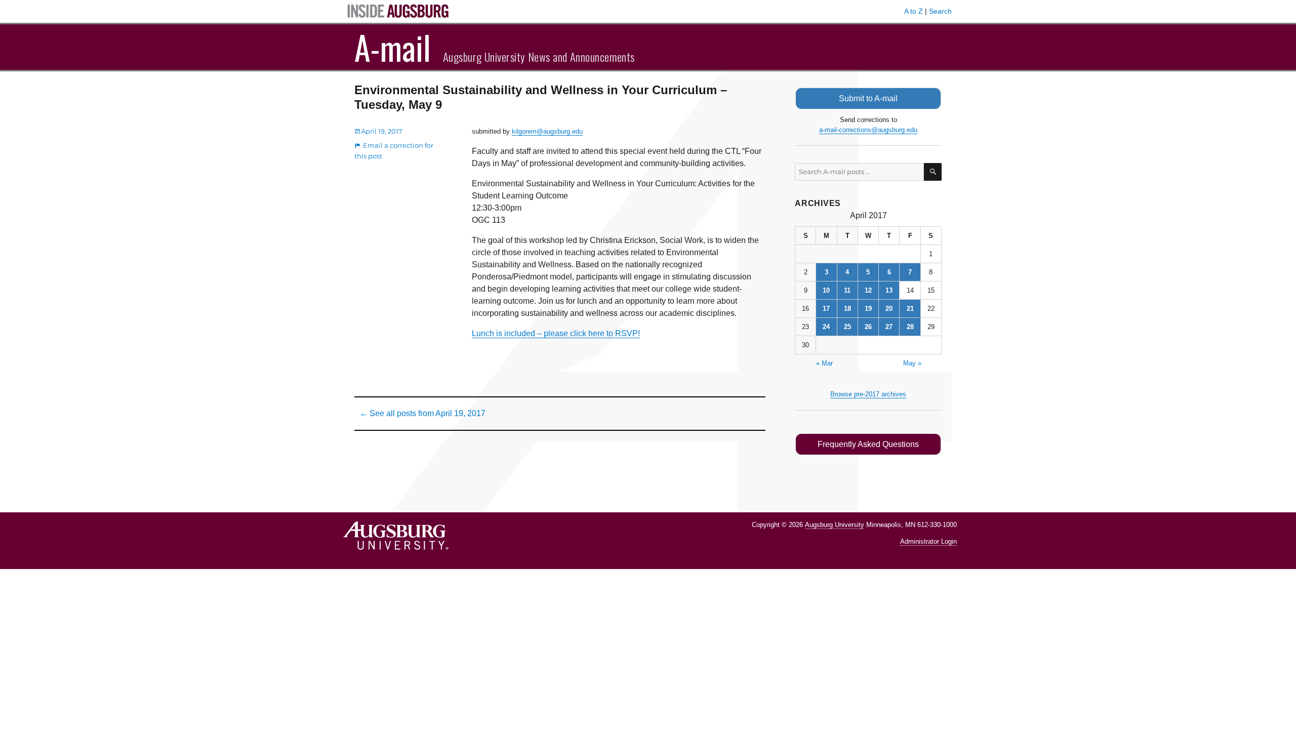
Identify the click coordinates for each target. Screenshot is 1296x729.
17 (826, 308)
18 (847, 308)
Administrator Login (928, 541)
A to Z (913, 11)
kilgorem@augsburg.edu (547, 131)
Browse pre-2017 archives (868, 394)
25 (847, 327)
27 (889, 327)
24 (826, 327)
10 (826, 290)
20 (889, 308)
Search (940, 11)
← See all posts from (422, 413)
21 (910, 308)
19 (868, 308)
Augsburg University (834, 525)
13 (889, 290)
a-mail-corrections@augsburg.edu (868, 130)
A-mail (392, 47)
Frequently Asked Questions (868, 444)
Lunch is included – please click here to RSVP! (556, 333)
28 (910, 327)
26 (868, 327)
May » (912, 363)
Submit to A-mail (868, 98)
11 (847, 290)
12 (868, 290)
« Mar (824, 363)
